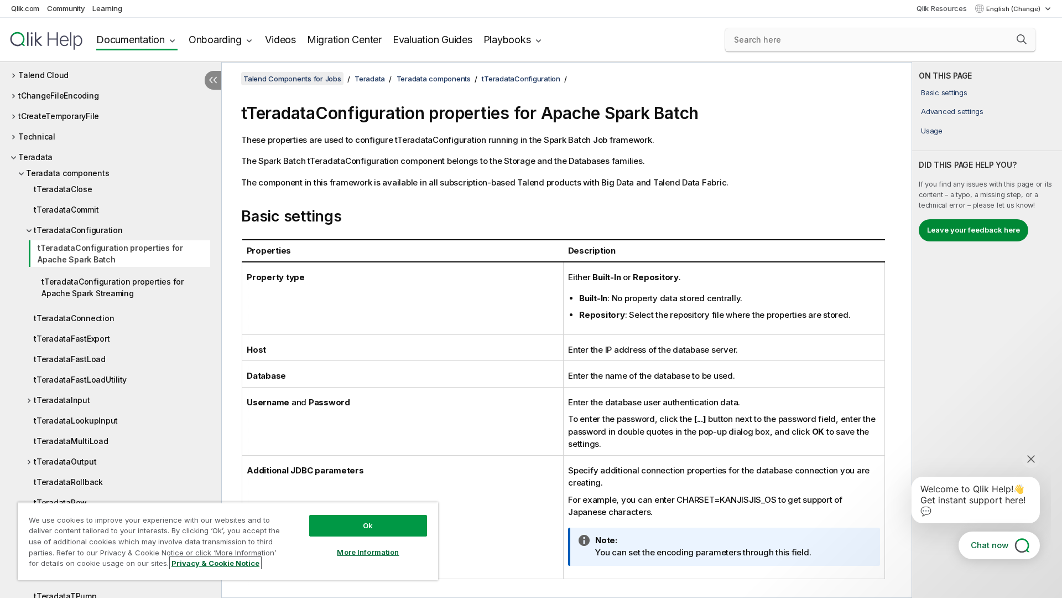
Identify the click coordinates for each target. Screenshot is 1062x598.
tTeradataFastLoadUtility (80, 379)
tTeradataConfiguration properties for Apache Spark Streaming (112, 287)
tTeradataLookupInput (76, 420)
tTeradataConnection (74, 318)
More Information (368, 552)
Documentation (130, 39)
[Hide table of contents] (213, 80)
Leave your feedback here (973, 229)
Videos (280, 39)
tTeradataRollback (68, 482)
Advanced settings (952, 111)
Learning (107, 8)
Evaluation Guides (432, 39)
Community (66, 8)
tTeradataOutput (65, 461)
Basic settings (944, 92)
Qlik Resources (942, 8)
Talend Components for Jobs (292, 78)
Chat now (989, 545)
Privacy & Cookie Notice (215, 563)
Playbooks (507, 39)
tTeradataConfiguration (78, 230)
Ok (368, 525)
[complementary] (987, 330)
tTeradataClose (63, 189)
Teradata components (67, 173)
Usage (932, 130)
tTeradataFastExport (72, 338)
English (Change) (1014, 9)
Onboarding (215, 39)
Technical (36, 136)
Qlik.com (25, 8)
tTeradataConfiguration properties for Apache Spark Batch (110, 253)
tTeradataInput (62, 400)
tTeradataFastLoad (70, 359)
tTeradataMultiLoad (71, 441)
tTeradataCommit (66, 209)
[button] (1021, 39)
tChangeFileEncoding (58, 95)
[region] (228, 541)
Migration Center (344, 39)
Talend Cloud (43, 75)
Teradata (35, 157)
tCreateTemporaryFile (58, 116)
